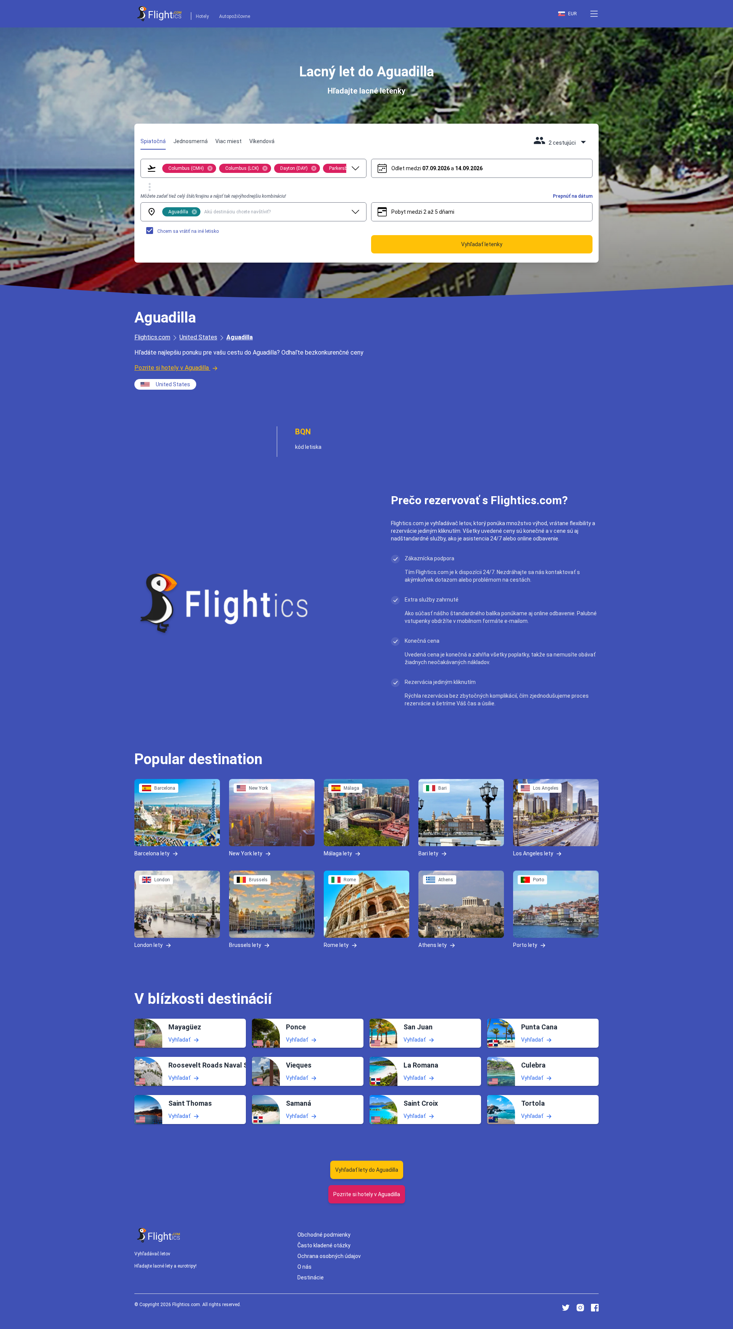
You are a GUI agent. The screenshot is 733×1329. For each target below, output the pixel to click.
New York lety (245, 853)
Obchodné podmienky (323, 1235)
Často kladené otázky (323, 1245)
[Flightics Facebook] (595, 1307)
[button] (594, 13)
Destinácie (310, 1277)
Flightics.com (152, 337)
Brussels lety (245, 945)
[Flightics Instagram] (580, 1307)
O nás (304, 1267)
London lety (148, 945)
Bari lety (428, 853)
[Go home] (158, 1235)
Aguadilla (239, 337)
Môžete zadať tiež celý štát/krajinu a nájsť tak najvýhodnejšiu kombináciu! (213, 196)
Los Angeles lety (533, 853)
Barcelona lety (152, 853)
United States (198, 337)
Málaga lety (338, 853)
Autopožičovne (234, 16)
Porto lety (525, 945)
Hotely (202, 16)
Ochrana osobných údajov (329, 1256)
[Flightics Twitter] (566, 1307)
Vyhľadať (179, 1040)
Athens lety (432, 945)
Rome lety (336, 945)
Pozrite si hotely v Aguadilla (171, 367)
